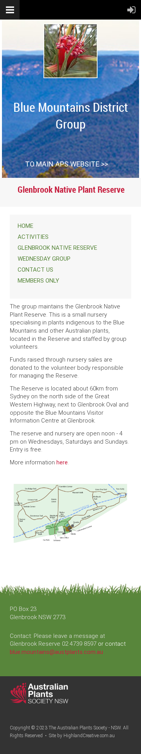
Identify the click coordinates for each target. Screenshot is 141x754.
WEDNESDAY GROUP (44, 258)
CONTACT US (35, 269)
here (62, 462)
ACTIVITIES (33, 236)
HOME (25, 225)
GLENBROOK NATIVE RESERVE (57, 247)
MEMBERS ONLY (38, 280)
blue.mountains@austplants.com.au (56, 651)
